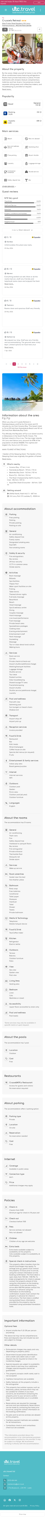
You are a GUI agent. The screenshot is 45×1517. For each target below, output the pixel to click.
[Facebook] (9, 1500)
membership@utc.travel (16, 1484)
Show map (22, 1514)
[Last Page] (37, 364)
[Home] (4, 1500)
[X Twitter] (14, 1500)
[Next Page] (33, 364)
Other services (8, 186)
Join (39, 2)
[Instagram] (19, 1500)
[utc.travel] (11, 1462)
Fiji (3, 18)
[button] (5, 49)
